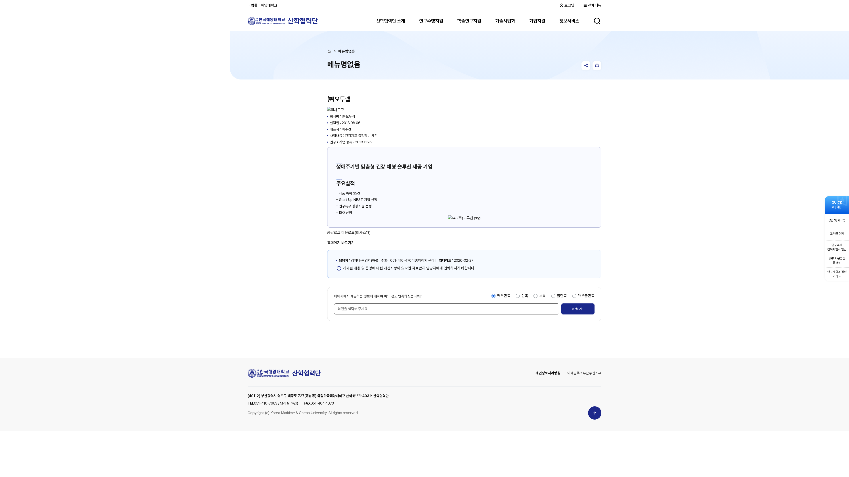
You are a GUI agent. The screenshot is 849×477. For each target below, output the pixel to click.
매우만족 (504, 296)
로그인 (569, 5)
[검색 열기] (597, 21)
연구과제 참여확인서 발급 (837, 247)
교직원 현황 (837, 233)
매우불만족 (586, 296)
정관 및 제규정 (836, 220)
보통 (542, 296)
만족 (525, 296)
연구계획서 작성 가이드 (837, 274)
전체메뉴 (594, 5)
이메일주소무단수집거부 (584, 373)
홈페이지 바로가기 (341, 242)
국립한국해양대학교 (262, 5)
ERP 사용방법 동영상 (837, 261)
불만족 (562, 296)
